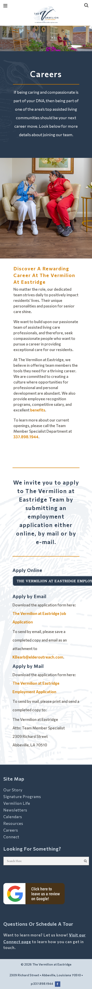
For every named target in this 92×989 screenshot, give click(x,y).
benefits (37, 410)
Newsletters (15, 810)
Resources (13, 823)
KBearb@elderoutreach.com (38, 657)
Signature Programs (22, 796)
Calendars (12, 816)
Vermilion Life (16, 803)
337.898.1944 (25, 436)
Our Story (13, 790)
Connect (11, 836)
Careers (10, 830)
